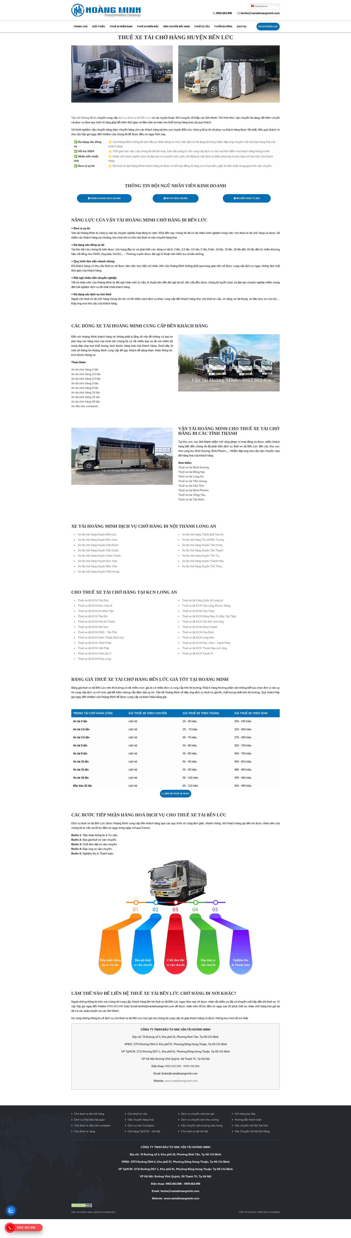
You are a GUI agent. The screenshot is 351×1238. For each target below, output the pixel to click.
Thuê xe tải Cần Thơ (191, 485)
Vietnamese (260, 6)
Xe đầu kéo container (84, 406)
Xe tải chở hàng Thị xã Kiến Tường (203, 539)
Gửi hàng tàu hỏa (245, 1113)
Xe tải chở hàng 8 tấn (84, 387)
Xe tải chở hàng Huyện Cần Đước (98, 545)
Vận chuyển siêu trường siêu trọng (201, 1125)
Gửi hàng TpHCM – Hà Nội (144, 1131)
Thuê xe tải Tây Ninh (191, 499)
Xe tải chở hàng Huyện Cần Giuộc (98, 550)
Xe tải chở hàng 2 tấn (84, 369)
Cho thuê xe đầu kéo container (92, 1125)
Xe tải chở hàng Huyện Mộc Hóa (97, 566)
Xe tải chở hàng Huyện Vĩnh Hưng (98, 571)
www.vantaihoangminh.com (181, 1080)
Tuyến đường (223, 26)
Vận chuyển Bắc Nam (176, 26)
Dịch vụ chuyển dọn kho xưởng (200, 1119)
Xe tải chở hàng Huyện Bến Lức (97, 534)
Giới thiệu (98, 26)
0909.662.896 (192, 1183)
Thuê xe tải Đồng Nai (191, 471)
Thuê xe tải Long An (191, 476)
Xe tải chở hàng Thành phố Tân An (202, 534)
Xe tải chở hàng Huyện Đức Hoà (97, 539)
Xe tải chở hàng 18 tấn (85, 401)
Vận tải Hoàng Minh (83, 117)
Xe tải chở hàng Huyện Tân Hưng (202, 545)
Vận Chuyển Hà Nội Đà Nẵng (252, 1131)
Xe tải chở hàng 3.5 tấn (86, 378)
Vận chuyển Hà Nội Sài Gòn (251, 1125)
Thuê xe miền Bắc (148, 26)
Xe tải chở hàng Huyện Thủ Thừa (202, 566)
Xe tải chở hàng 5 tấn (84, 383)
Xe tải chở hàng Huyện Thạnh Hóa (202, 560)
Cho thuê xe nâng (84, 1131)
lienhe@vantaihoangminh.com (260, 13)
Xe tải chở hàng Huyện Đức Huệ (97, 560)
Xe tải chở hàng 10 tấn (85, 392)
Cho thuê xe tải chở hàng (89, 1113)
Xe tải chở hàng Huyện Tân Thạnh (202, 550)
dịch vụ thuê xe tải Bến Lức (134, 117)
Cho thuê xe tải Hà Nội (194, 1131)
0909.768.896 (191, 1066)
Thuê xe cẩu (202, 26)
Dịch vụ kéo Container (141, 1125)
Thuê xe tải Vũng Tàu (191, 494)
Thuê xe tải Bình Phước (193, 490)
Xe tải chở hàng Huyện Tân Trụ (200, 555)
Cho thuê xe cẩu (137, 1113)
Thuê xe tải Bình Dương (193, 467)
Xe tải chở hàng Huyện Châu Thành (99, 555)
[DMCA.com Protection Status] (175, 1205)
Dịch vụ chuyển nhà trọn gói (197, 1113)
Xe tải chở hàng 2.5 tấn (86, 374)
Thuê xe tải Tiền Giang (192, 481)
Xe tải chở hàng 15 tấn (85, 397)
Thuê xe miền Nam (121, 26)
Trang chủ (80, 26)
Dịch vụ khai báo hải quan (89, 1119)
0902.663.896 (224, 13)
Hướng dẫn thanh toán (248, 1119)
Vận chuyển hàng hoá (141, 1119)
